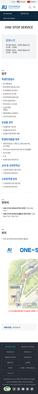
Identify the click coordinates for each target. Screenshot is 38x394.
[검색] (30, 7)
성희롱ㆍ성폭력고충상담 (28, 368)
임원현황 (27, 362)
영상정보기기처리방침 (27, 347)
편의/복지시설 (24, 13)
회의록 (10, 368)
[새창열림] (14, 389)
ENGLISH (22, 2)
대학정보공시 (27, 357)
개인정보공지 (10, 352)
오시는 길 (10, 373)
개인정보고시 (27, 352)
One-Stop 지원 (7, 13)
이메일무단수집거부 (10, 357)
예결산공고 (10, 362)
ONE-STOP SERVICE (9, 18)
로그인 (13, 2)
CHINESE (33, 2)
